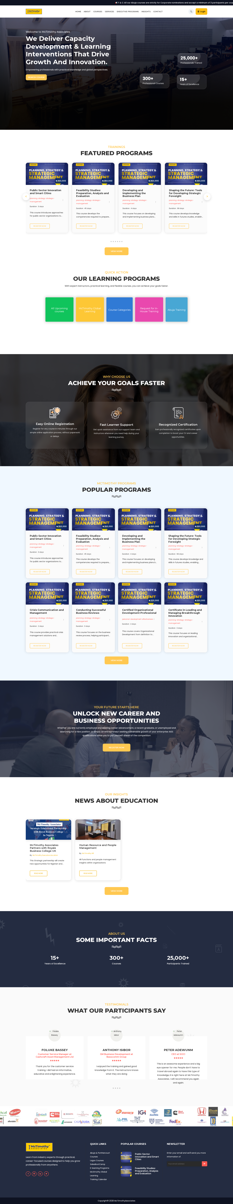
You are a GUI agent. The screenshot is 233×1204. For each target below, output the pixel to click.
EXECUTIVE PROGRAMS (128, 11)
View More (116, 251)
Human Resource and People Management (97, 847)
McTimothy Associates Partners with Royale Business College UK (44, 848)
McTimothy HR (88, 853)
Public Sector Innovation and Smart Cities (147, 1156)
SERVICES (109, 11)
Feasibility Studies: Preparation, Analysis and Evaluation (146, 1171)
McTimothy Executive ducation (45, 855)
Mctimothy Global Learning (98, 1173)
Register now (39, 226)
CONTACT (158, 11)
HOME (78, 11)
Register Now (116, 747)
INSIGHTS (146, 11)
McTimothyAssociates (124, 1200)
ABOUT (87, 11)
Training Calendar (98, 1179)
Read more (38, 873)
